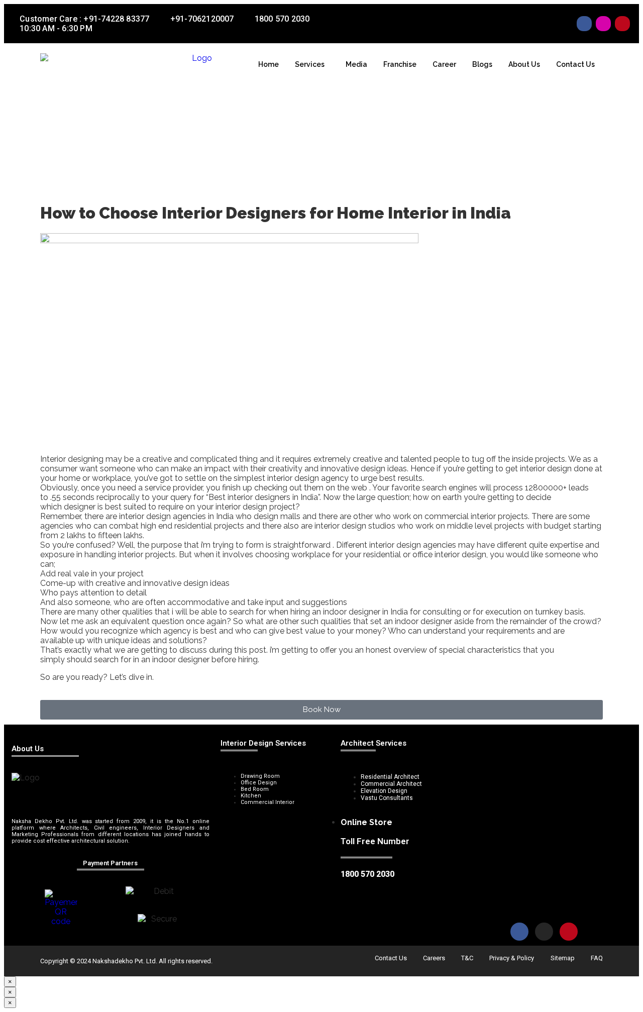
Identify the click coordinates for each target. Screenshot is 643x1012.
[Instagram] (603, 23)
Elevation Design (384, 790)
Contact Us (575, 64)
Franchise (399, 64)
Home (268, 64)
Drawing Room (260, 776)
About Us (524, 64)
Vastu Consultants (387, 797)
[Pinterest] (622, 23)
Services (310, 64)
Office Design (259, 782)
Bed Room (255, 789)
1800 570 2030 (367, 874)
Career (444, 64)
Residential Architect (390, 776)
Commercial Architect (391, 783)
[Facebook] (584, 23)
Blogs (482, 64)
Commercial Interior (267, 802)
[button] (312, 64)
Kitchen (251, 795)
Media (356, 64)
